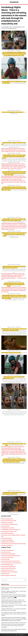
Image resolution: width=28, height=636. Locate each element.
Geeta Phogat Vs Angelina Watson (9, 524)
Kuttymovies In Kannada (7, 522)
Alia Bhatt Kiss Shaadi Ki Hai (7, 541)
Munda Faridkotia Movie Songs (8, 568)
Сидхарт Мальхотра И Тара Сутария (10, 561)
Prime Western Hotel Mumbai (8, 553)
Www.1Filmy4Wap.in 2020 (7, 564)
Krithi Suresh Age (5, 559)
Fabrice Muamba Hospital (7, 533)
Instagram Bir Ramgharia (7, 540)
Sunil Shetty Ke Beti (5, 552)
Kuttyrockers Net (5, 526)
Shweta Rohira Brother (6, 538)
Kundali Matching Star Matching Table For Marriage (13, 543)
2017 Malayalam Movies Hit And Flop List (10, 529)
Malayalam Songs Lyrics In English (9, 571)
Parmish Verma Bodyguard (7, 550)
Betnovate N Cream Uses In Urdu (9, 531)
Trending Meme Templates (7, 527)
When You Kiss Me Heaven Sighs (8, 520)
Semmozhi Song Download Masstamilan (10, 555)
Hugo (16, 634)
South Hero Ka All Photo (6, 545)
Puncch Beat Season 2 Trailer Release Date (11, 562)
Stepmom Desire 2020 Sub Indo (8, 566)
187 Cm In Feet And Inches (7, 557)
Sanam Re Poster (5, 573)
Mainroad (21, 634)
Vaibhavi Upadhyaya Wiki (7, 518)
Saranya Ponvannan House (7, 570)
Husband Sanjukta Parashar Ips (8, 575)
